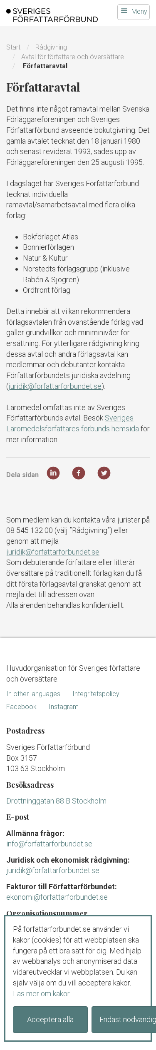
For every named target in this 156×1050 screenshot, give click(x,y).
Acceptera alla (50, 1019)
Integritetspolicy (95, 694)
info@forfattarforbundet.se (49, 843)
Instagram (64, 707)
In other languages (33, 694)
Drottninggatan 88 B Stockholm (56, 800)
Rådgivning (51, 47)
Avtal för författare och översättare (72, 57)
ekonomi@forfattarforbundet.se (57, 897)
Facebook (21, 707)
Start (13, 47)
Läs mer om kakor (41, 993)
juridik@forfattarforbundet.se (55, 386)
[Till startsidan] (52, 15)
